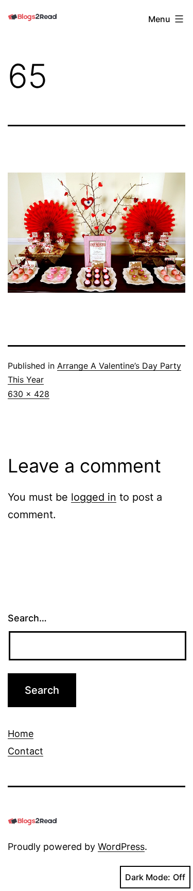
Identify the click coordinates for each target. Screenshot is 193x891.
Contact (25, 751)
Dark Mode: (147, 877)
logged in (93, 497)
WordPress (121, 846)
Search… (27, 618)
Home (20, 733)
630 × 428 (28, 394)
